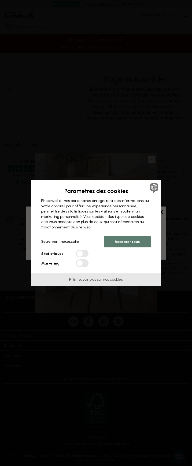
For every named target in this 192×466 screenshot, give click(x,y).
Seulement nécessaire (60, 241)
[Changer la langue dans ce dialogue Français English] (154, 188)
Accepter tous (127, 241)
